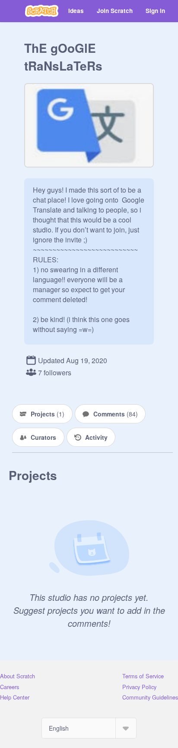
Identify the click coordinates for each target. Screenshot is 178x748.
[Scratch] (41, 11)
